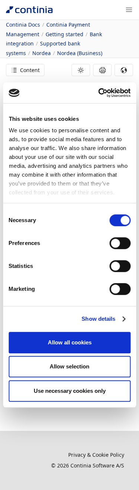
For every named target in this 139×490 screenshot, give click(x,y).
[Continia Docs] (29, 10)
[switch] (119, 243)
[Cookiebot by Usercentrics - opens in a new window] (98, 93)
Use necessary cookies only (70, 391)
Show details (98, 319)
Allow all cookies (70, 342)
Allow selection (69, 366)
